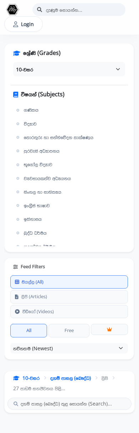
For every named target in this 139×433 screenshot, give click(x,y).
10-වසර (31, 378)
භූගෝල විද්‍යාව (38, 164)
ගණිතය (31, 110)
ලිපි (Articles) (34, 296)
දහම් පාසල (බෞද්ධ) (70, 378)
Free (69, 330)
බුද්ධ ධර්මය (35, 233)
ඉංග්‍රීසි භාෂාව (37, 205)
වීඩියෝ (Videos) (38, 311)
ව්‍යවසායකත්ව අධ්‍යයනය (47, 178)
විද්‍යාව (30, 124)
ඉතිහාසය (33, 219)
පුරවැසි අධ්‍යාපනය (42, 151)
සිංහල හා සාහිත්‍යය (42, 192)
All (28, 330)
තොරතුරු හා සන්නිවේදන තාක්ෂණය (58, 137)
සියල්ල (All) (32, 282)
